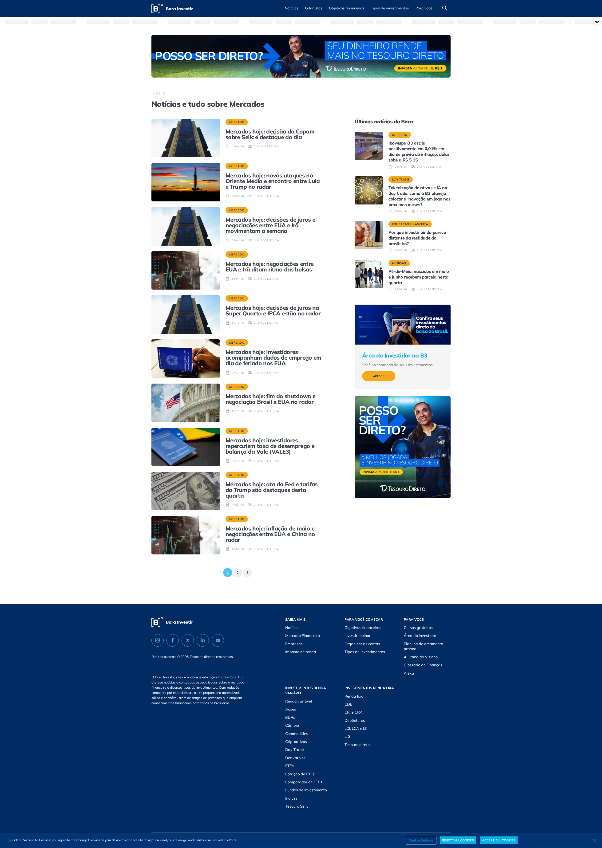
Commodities (296, 733)
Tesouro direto (357, 744)
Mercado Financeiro (302, 635)
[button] (291, 8)
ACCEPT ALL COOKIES (498, 840)
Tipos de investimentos (365, 651)
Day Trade (294, 749)
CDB (348, 704)
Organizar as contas (362, 643)
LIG (347, 736)
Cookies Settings (421, 840)
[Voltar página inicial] (172, 8)
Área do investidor (420, 635)
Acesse (378, 376)
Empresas (294, 643)
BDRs (290, 717)
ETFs (289, 765)
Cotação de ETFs (300, 774)
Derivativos (295, 757)
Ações (290, 709)
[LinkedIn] (203, 640)
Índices (291, 798)
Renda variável (298, 701)
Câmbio (292, 725)
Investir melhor (357, 635)
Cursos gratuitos (418, 627)
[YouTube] (218, 640)
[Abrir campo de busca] (444, 8)
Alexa (409, 673)
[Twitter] (188, 640)
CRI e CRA (354, 712)
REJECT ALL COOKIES (458, 840)
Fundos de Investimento (306, 790)
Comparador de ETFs (303, 782)
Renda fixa (354, 696)
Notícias (292, 627)
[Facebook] (172, 640)
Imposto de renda (300, 651)
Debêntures (355, 720)
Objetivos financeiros (363, 627)
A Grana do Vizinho (421, 657)
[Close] (594, 840)
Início (156, 93)
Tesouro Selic (296, 806)
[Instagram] (157, 640)
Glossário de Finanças (423, 665)
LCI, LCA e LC (356, 728)
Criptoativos (296, 741)
